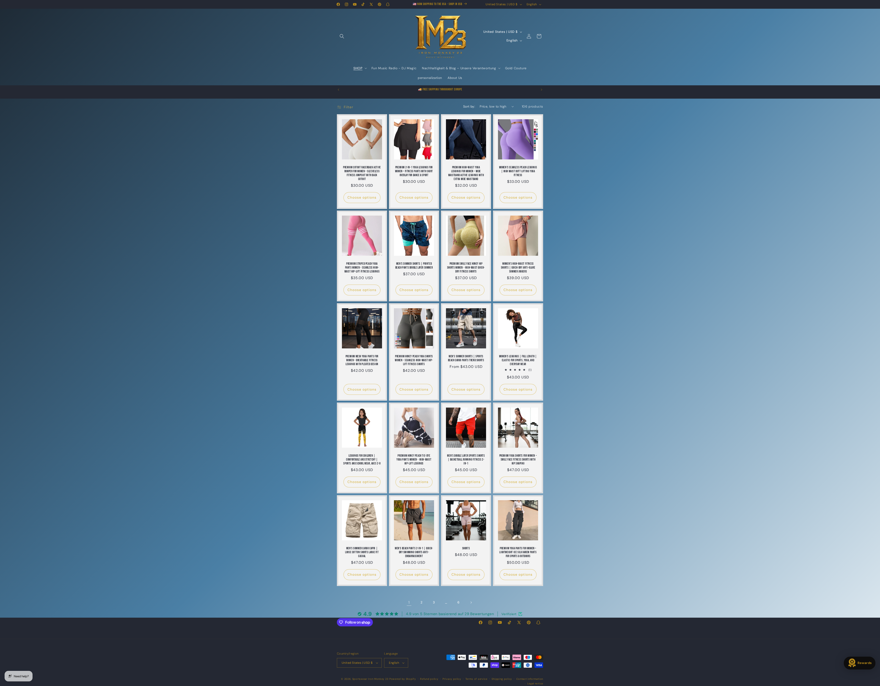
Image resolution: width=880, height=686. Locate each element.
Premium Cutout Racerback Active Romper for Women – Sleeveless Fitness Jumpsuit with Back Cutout (362, 173)
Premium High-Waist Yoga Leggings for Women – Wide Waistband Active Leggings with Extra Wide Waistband (466, 173)
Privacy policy (452, 678)
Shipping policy (502, 678)
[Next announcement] (541, 89)
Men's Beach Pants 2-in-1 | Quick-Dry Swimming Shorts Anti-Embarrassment (414, 552)
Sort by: (469, 106)
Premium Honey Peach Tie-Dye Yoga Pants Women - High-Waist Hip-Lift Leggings (413, 459)
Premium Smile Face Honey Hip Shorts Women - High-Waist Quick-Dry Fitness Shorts (466, 267)
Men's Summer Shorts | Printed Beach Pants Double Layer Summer (414, 265)
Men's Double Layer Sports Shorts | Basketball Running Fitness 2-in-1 (466, 459)
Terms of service (476, 678)
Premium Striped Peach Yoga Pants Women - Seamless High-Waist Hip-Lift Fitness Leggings (362, 267)
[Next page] (471, 602)
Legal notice (535, 683)
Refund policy (429, 678)
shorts (466, 548)
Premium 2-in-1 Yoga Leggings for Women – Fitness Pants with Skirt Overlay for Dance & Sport (414, 171)
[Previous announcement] (338, 89)
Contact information (529, 678)
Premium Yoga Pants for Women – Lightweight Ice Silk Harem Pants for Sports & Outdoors (517, 552)
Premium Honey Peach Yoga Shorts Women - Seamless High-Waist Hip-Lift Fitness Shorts (414, 360)
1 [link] (409, 602)
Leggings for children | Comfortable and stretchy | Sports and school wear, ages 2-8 (361, 459)
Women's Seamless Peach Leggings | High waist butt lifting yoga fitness (518, 171)
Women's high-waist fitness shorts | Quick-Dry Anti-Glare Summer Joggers (518, 267)
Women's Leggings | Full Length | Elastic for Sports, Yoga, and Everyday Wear (518, 360)
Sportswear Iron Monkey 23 (370, 678)
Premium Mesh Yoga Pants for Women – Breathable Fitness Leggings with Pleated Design (362, 360)
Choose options (362, 197)
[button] (342, 36)
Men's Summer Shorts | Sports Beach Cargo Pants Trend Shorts (466, 358)
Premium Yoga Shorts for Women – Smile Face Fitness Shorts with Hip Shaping (518, 459)
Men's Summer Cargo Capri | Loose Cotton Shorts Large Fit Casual (362, 552)
